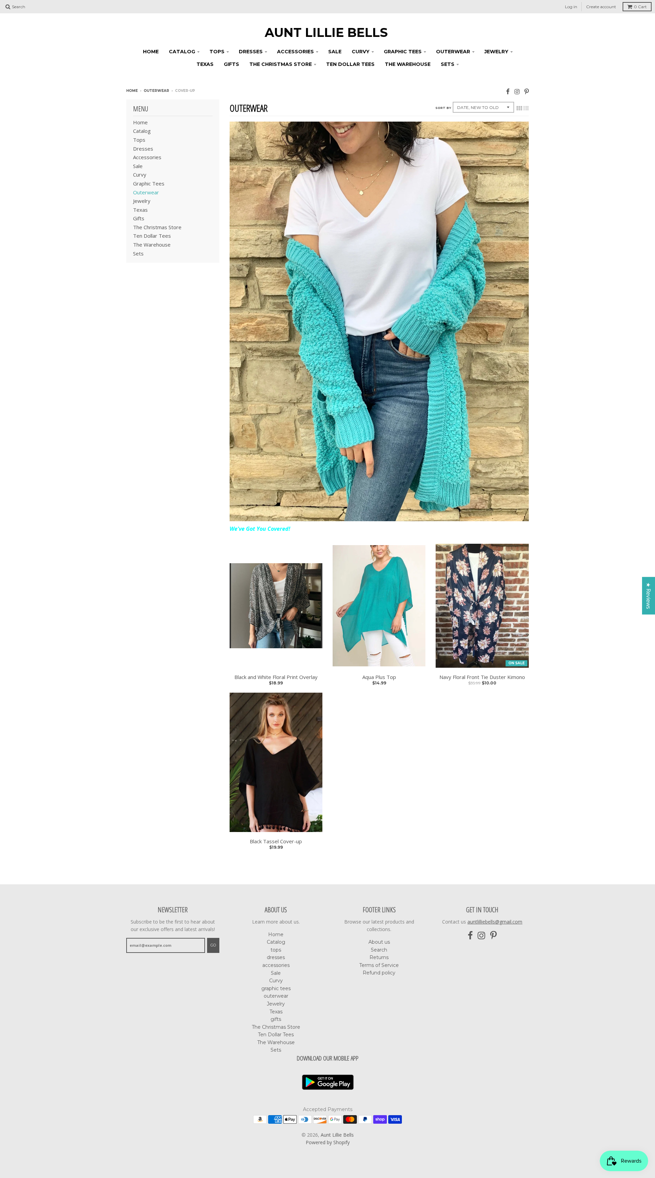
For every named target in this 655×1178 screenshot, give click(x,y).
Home (151, 51)
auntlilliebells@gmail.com (494, 921)
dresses (251, 51)
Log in (571, 6)
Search (379, 950)
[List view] (526, 108)
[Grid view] (519, 108)
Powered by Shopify (328, 1142)
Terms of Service (379, 965)
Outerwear (156, 90)
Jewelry (496, 51)
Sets (447, 64)
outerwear (453, 51)
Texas (205, 64)
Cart (640, 6)
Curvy (360, 51)
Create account (601, 6)
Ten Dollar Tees (350, 64)
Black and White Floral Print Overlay (276, 677)
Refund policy (379, 973)
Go (213, 945)
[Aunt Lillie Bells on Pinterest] (526, 91)
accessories (295, 51)
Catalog (182, 51)
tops (216, 51)
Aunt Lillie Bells (326, 32)
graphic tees (403, 51)
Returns (379, 957)
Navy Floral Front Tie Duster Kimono (482, 677)
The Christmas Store (280, 64)
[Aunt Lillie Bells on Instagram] (517, 91)
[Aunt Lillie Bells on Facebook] (508, 91)
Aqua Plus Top (379, 677)
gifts (231, 64)
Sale (334, 51)
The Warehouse (408, 64)
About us (379, 942)
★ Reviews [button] (648, 595)
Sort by (443, 108)
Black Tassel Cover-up (276, 841)
